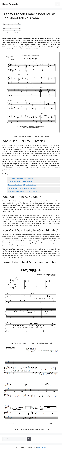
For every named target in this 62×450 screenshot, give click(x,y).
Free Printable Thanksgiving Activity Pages (22, 185)
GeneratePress (41, 447)
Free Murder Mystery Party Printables (20, 182)
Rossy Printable (10, 4)
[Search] (29, 439)
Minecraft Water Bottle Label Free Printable (22, 188)
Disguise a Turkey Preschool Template (20, 178)
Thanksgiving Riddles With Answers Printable (23, 191)
